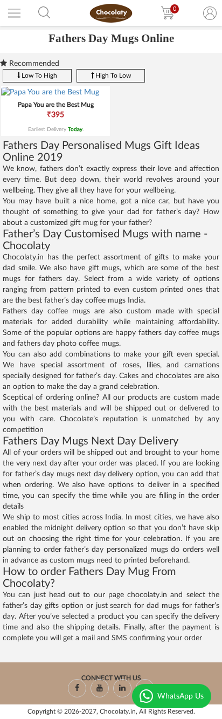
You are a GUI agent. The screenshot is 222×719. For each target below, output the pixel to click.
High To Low (112, 75)
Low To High (38, 75)
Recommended (33, 63)
